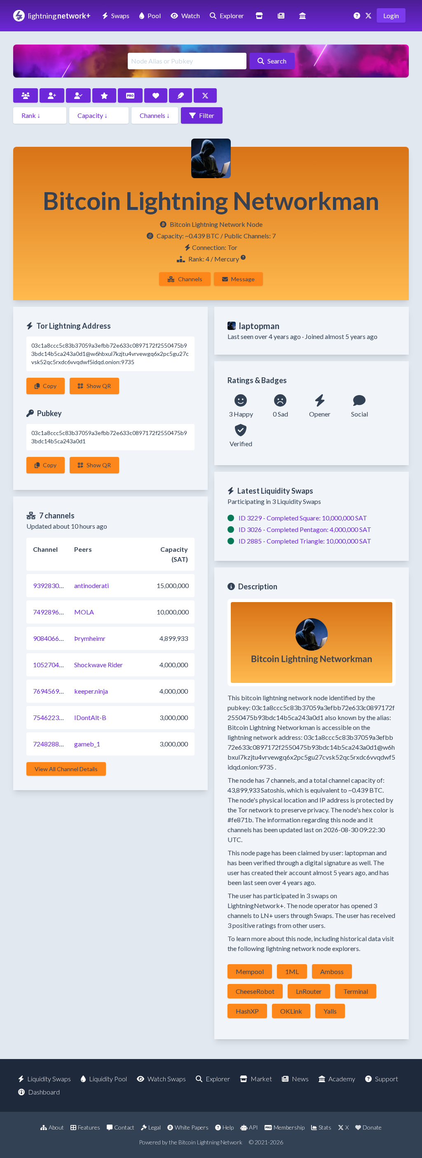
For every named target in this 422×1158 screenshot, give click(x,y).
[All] (25, 95)
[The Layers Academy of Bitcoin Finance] (302, 15)
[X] (369, 15)
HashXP (247, 1011)
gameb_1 (87, 744)
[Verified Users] (78, 95)
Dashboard (44, 1092)
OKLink (291, 1011)
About (56, 1127)
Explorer (232, 15)
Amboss (332, 971)
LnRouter (309, 991)
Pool (154, 15)
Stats (325, 1127)
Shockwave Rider (98, 664)
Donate (372, 1127)
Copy (49, 385)
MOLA (84, 612)
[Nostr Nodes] (180, 95)
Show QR (99, 385)
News (300, 1079)
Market (261, 1079)
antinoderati (91, 585)
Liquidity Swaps (49, 1079)
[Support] (358, 15)
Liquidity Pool (108, 1079)
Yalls (330, 1011)
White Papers (192, 1127)
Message (243, 278)
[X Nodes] (205, 95)
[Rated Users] (104, 95)
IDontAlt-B (90, 717)
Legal (154, 1127)
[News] (281, 15)
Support (386, 1079)
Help (228, 1127)
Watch (190, 15)
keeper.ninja (91, 691)
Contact (124, 1127)
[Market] (259, 15)
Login (391, 15)
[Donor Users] (155, 95)
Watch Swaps (167, 1079)
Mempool (250, 971)
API (253, 1127)
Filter (206, 115)
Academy (341, 1079)
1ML (292, 971)
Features (89, 1127)
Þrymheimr (90, 638)
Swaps (120, 15)
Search (276, 61)
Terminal (355, 991)
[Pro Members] (130, 95)
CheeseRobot (255, 991)
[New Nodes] (52, 95)
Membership (289, 1127)
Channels (190, 278)
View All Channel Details (66, 768)
